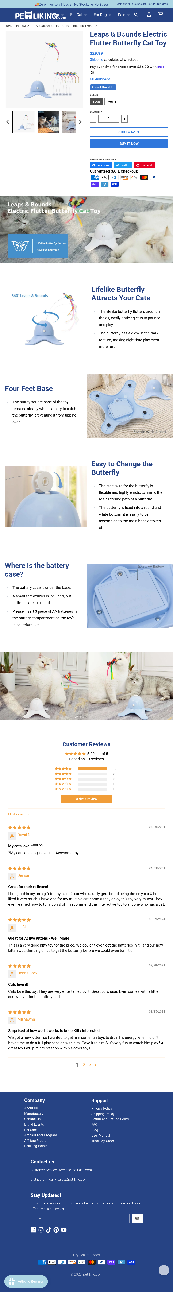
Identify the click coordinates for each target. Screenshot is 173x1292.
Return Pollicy (100, 78)
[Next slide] (80, 122)
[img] (19, 827)
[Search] (136, 15)
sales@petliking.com (72, 1179)
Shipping (96, 60)
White (111, 101)
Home (8, 25)
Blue (96, 101)
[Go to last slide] (8, 122)
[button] (63, 768)
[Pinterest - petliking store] (56, 1230)
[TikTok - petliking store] (48, 1230)
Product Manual (101, 87)
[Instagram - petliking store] (41, 1230)
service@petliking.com (75, 1170)
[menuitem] (23, 122)
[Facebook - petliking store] (33, 1230)
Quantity (96, 112)
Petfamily (22, 25)
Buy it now (129, 144)
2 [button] (84, 1065)
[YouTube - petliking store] (64, 1230)
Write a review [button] (86, 799)
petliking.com (93, 1274)
